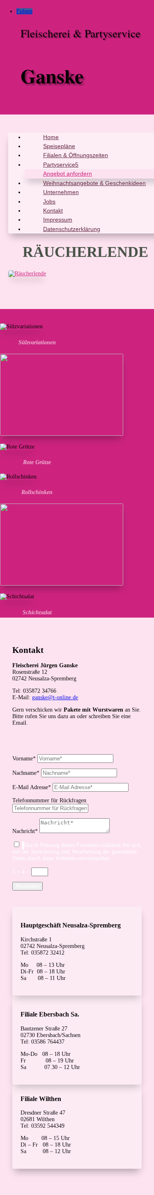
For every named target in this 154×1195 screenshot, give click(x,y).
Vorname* (24, 758)
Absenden (27, 886)
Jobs (49, 201)
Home (51, 137)
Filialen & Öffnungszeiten (75, 155)
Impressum (57, 219)
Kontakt (53, 210)
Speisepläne (59, 146)
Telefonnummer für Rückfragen (49, 800)
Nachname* (25, 773)
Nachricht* (25, 831)
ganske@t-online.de (55, 697)
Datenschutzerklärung (71, 229)
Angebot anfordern (67, 173)
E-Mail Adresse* (31, 787)
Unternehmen (61, 192)
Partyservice (59, 164)
